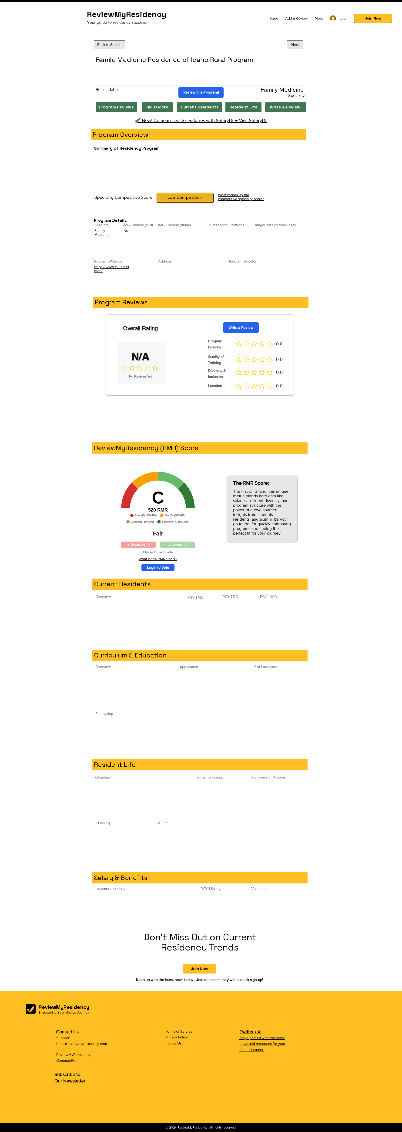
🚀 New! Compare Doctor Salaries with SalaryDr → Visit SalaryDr (201, 120)
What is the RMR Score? (158, 559)
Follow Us (173, 1043)
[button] (373, 18)
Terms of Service (178, 1031)
